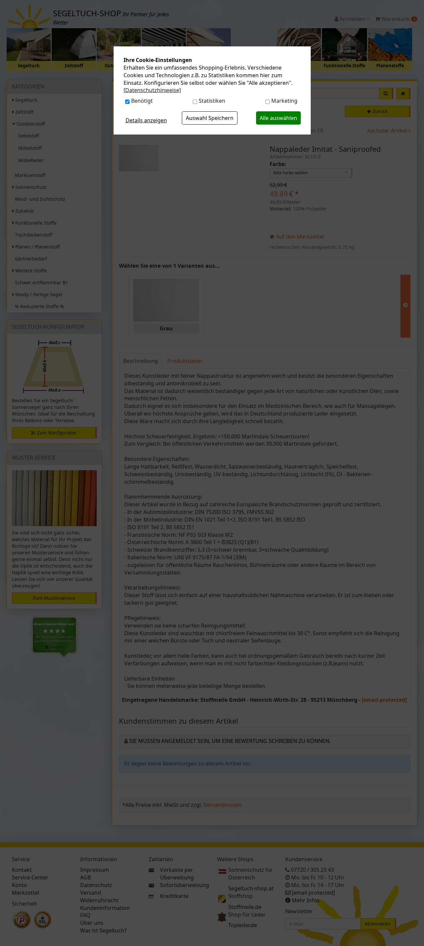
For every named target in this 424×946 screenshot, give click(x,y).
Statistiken (212, 100)
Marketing (284, 100)
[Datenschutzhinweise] (152, 90)
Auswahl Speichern (210, 118)
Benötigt (142, 100)
